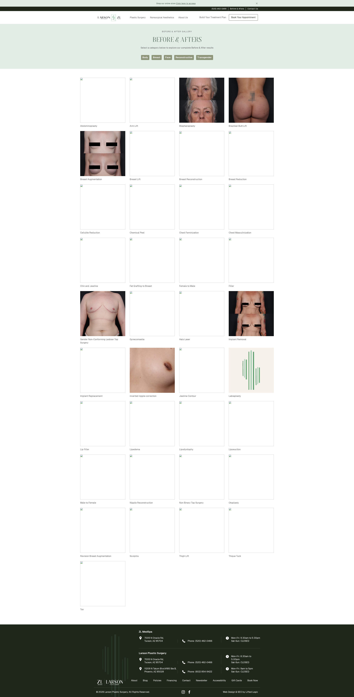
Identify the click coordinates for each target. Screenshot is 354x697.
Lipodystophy (186, 449)
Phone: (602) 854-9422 (200, 671)
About (134, 680)
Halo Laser (184, 339)
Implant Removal (237, 339)
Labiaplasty (235, 396)
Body (145, 57)
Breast (156, 57)
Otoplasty (234, 502)
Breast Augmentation (91, 179)
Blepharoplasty (187, 126)
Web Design (229, 692)
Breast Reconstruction (190, 179)
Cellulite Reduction (90, 232)
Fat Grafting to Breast (141, 286)
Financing (172, 680)
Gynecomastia (137, 339)
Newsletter (201, 680)
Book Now (252, 680)
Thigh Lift (184, 556)
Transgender (204, 57)
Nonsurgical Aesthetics (162, 17)
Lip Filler (84, 449)
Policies (157, 680)
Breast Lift (135, 179)
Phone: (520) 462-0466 (200, 641)
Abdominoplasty (88, 126)
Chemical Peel (137, 232)
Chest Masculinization (240, 232)
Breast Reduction (238, 179)
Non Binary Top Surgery (191, 502)
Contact (186, 680)
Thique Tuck (235, 556)
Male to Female (88, 502)
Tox (82, 609)
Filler (231, 286)
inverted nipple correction (143, 396)
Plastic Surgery (138, 17)
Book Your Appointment (243, 17)
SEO (240, 692)
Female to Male (187, 286)
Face (168, 57)
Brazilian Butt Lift (238, 126)
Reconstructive (184, 57)
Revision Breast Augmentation (95, 556)
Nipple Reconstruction (141, 502)
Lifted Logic (252, 692)
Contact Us (253, 9)
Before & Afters (237, 9)
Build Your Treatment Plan (212, 17)
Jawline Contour (187, 396)
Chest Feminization (189, 232)
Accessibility (219, 680)
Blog (145, 680)
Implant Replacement (91, 396)
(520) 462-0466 (219, 9)
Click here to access (186, 3)
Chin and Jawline (89, 286)
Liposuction (235, 449)
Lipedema (135, 449)
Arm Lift (134, 126)
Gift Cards (236, 680)
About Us (183, 17)
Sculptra (134, 556)
